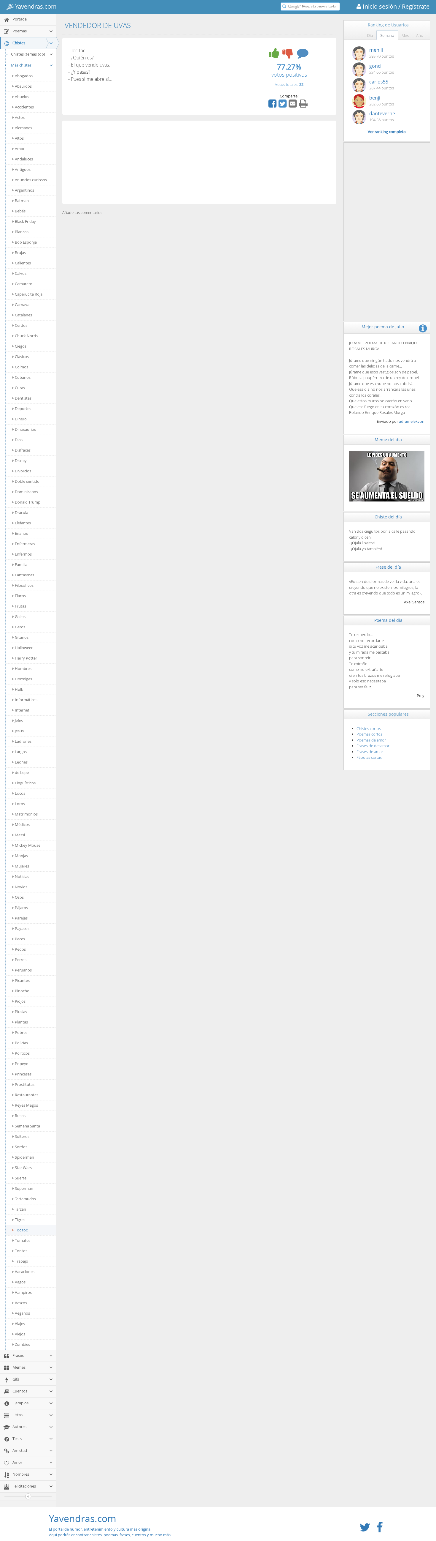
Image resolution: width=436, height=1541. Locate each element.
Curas (20, 387)
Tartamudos (25, 1198)
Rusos (20, 1115)
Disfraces (23, 450)
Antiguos (23, 169)
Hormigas (23, 679)
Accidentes (24, 107)
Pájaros (21, 907)
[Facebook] (273, 105)
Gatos (20, 627)
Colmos (21, 367)
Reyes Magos (26, 1105)
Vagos (20, 1282)
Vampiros (23, 1292)
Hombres (23, 668)
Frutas (20, 606)
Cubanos (23, 377)
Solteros (22, 1136)
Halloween (24, 647)
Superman (24, 1188)
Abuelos (22, 96)
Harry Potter (26, 658)
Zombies (22, 1344)
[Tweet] (283, 105)
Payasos (22, 928)
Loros (20, 803)
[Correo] (293, 105)
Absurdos (23, 86)
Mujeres (22, 866)
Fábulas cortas (369, 757)
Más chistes (21, 65)
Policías (21, 1042)
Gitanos (21, 637)
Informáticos (26, 699)
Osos (19, 897)
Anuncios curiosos (31, 179)
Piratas (21, 1011)
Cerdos (21, 325)
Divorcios (23, 471)
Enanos (21, 533)
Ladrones (23, 741)
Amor (20, 148)
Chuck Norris (26, 335)
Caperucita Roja (28, 294)
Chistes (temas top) (28, 54)
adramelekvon (411, 421)
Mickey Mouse (27, 845)
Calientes (23, 263)
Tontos (21, 1250)
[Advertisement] (199, 162)
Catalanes (23, 315)
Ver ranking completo (387, 131)
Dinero (21, 419)
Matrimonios (26, 814)
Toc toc (21, 1230)
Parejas (21, 918)
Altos (19, 138)
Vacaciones (24, 1271)
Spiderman (24, 1157)
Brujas (20, 252)
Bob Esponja (26, 242)
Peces (20, 938)
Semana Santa (27, 1126)
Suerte (20, 1178)
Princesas (23, 1074)
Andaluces (24, 159)
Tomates (22, 1240)
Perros (20, 959)
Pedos (20, 949)
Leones (21, 762)
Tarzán (20, 1209)
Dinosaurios (25, 429)
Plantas (21, 1022)
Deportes (23, 408)
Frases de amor (370, 751)
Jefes (19, 720)
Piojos (20, 1001)
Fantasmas (24, 575)
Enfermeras (25, 543)
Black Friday (25, 221)
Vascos (21, 1302)
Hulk (19, 689)
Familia (21, 564)
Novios (21, 886)
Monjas (21, 855)
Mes (405, 35)
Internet (22, 710)
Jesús (19, 731)
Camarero (23, 283)
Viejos (20, 1334)
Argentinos (24, 190)
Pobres (21, 1032)
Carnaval (22, 304)
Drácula (21, 512)
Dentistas (23, 398)
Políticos (22, 1053)
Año (419, 35)
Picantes (22, 980)
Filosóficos (24, 585)
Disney (21, 460)
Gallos (20, 616)
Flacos (20, 595)
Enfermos (23, 554)
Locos (20, 793)
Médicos (22, 824)
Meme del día (388, 439)
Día (370, 35)
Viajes (20, 1323)
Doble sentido (27, 481)
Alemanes (23, 127)
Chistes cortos (369, 728)
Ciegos (20, 346)
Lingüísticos (25, 783)
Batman (22, 200)
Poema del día (388, 620)
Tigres (20, 1219)
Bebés (20, 211)
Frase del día (388, 567)
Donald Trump (27, 502)
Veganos (22, 1313)
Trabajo (21, 1261)
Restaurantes (26, 1094)
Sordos (21, 1146)
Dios (19, 439)
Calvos (20, 273)
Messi (20, 834)
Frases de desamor (373, 745)
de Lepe (22, 772)
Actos (20, 117)
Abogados (24, 75)
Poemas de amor (371, 740)
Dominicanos (26, 491)
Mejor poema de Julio (383, 326)
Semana (387, 35)
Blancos (21, 231)
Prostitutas (24, 1084)
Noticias (22, 876)
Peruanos (23, 970)
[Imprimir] (304, 105)
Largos (21, 751)
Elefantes (23, 523)
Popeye (21, 1063)
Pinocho (22, 990)
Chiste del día (388, 517)
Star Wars (23, 1167)
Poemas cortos (369, 734)
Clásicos (22, 356)
